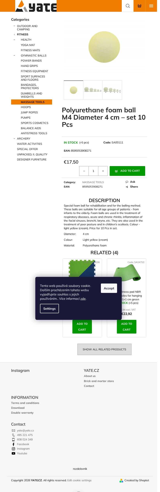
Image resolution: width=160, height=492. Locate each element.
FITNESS (22, 34)
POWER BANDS (31, 60)
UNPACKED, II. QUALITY (32, 154)
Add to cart (130, 171)
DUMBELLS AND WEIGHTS (31, 95)
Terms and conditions (25, 403)
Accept (109, 288)
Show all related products (104, 349)
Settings (49, 308)
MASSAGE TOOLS (32, 102)
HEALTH (26, 39)
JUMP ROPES (29, 112)
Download (18, 407)
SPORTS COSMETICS (34, 123)
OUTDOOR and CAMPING (27, 27)
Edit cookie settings (79, 480)
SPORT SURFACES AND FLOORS (33, 78)
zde (83, 299)
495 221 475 (25, 435)
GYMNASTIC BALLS (33, 55)
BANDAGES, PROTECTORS (30, 86)
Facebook (23, 444)
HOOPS (26, 107)
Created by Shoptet (136, 480)
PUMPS (25, 117)
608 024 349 (25, 439)
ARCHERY (23, 138)
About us (90, 376)
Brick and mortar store (99, 381)
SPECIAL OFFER (27, 149)
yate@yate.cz (25, 430)
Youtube (22, 453)
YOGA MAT (28, 45)
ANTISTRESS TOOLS (34, 133)
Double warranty (22, 412)
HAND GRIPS (29, 66)
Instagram (23, 448)
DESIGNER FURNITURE (31, 159)
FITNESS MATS (30, 50)
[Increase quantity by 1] (103, 171)
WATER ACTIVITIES (29, 144)
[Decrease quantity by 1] (84, 171)
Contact (89, 386)
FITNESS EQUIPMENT (34, 71)
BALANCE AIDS (31, 128)
